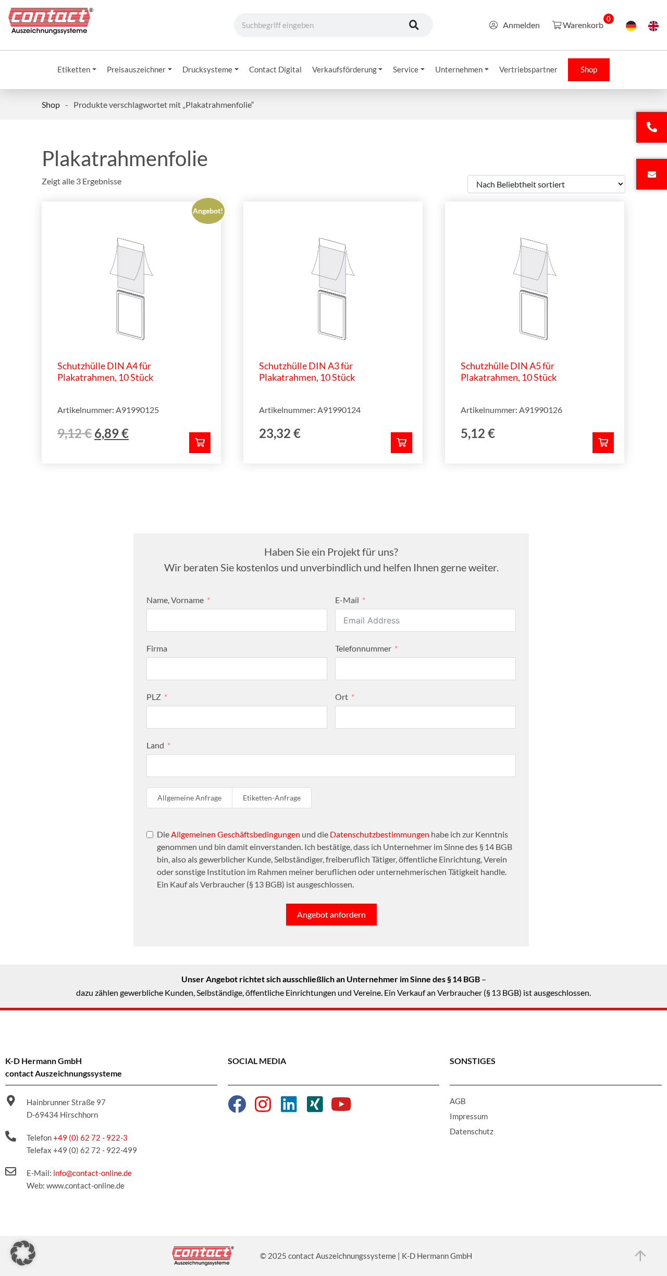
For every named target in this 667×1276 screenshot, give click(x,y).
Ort (341, 697)
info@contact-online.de (92, 1173)
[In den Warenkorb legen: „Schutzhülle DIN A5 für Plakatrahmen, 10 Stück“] (603, 442)
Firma (156, 648)
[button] (23, 1253)
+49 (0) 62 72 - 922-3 (90, 1137)
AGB (458, 1101)
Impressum (469, 1116)
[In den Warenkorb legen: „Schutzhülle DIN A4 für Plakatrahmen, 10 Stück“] (200, 442)
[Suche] (414, 25)
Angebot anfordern (331, 914)
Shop (51, 104)
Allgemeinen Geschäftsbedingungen (235, 834)
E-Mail (347, 600)
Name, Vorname (175, 600)
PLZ (153, 697)
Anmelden (521, 25)
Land (155, 745)
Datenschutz (471, 1131)
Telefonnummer (363, 648)
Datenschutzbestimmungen (379, 834)
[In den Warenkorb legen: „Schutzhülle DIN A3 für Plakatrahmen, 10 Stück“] (401, 442)
